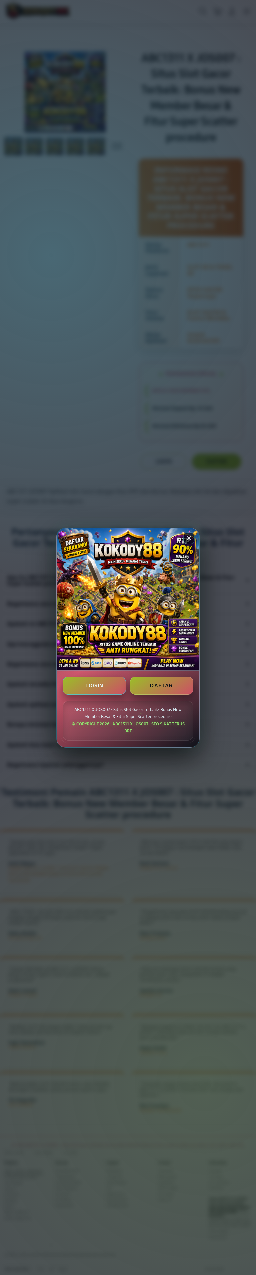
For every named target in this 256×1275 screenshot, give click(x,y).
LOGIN (94, 685)
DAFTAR (161, 685)
